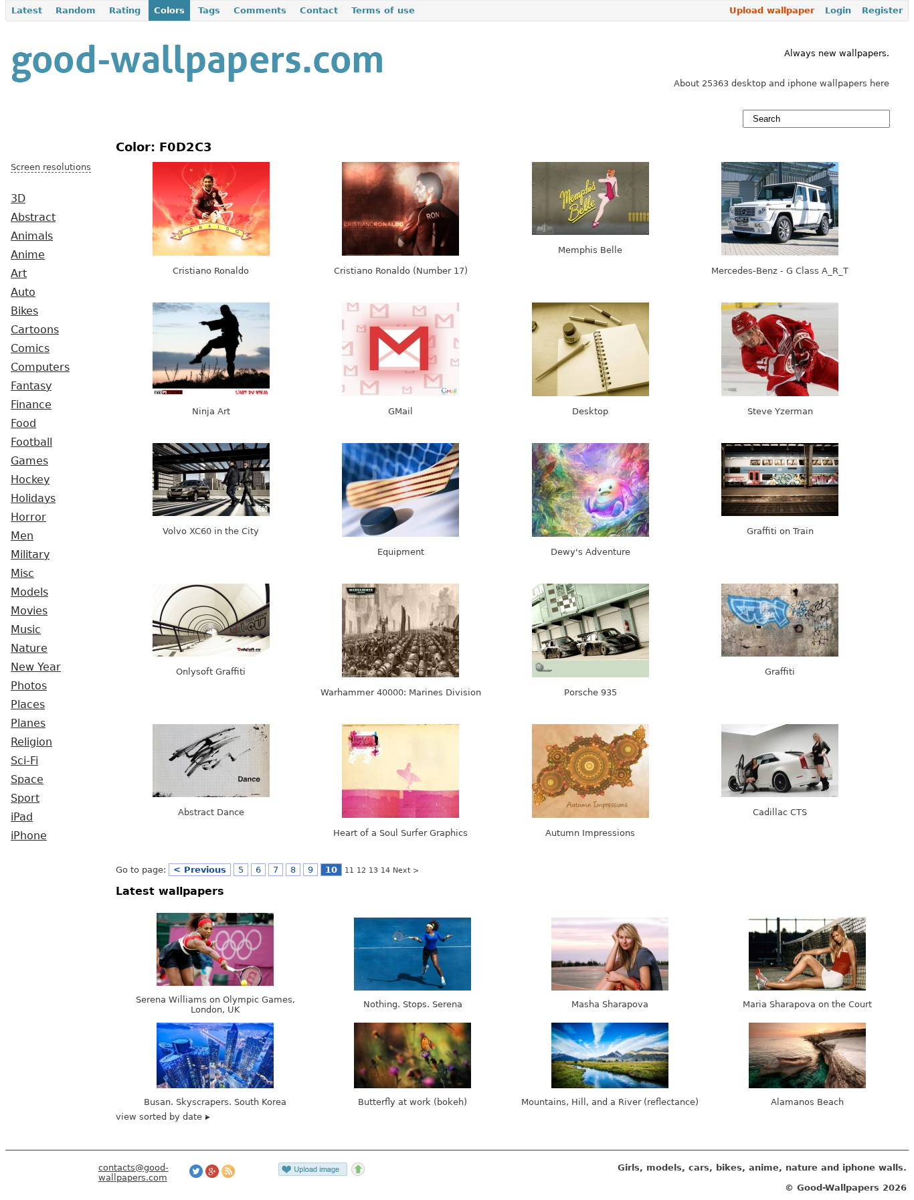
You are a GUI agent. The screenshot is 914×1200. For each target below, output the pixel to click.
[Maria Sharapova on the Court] (807, 987)
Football (31, 442)
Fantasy (31, 386)
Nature (29, 648)
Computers (40, 367)
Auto (23, 292)
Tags (209, 10)
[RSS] (228, 1175)
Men (22, 536)
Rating (125, 10)
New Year (36, 667)
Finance (31, 405)
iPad (22, 817)
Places (28, 705)
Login (838, 10)
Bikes (24, 311)
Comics (30, 349)
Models (29, 592)
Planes (28, 723)
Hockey (30, 480)
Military (30, 555)
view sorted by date (160, 1117)
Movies (29, 611)
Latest (26, 10)
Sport (25, 798)
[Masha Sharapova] (609, 987)
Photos (29, 686)
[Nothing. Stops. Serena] (412, 987)
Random (76, 10)
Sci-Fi (24, 761)
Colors (169, 10)
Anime (28, 255)
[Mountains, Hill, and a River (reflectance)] (609, 1085)
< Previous (199, 870)
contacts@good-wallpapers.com (133, 1173)
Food (23, 424)
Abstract (33, 217)
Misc (22, 574)
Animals (32, 236)
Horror (28, 517)
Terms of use (383, 10)
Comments (260, 10)
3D (18, 199)
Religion (31, 742)
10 (331, 870)
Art (19, 274)
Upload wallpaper (771, 10)
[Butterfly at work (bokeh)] (412, 1085)
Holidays (33, 499)
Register (882, 10)
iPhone (29, 836)
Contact (319, 10)
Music (26, 630)
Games (29, 461)
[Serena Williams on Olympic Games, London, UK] (215, 983)
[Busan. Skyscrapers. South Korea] (215, 1085)
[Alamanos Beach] (807, 1085)
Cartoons (35, 330)
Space (27, 780)
